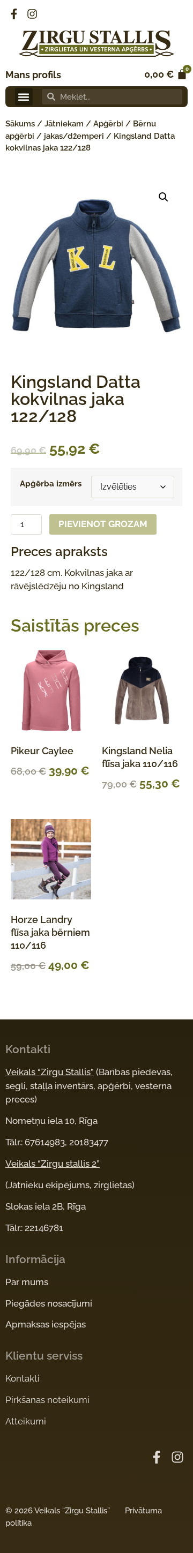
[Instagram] (32, 13)
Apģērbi (108, 124)
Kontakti (22, 1378)
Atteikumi (25, 1421)
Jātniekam (64, 124)
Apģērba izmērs (50, 484)
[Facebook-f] (14, 13)
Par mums (26, 1282)
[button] (24, 97)
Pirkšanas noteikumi (47, 1399)
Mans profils (33, 74)
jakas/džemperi (74, 136)
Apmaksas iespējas (45, 1324)
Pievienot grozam (102, 524)
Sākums (20, 124)
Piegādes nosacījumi (48, 1303)
